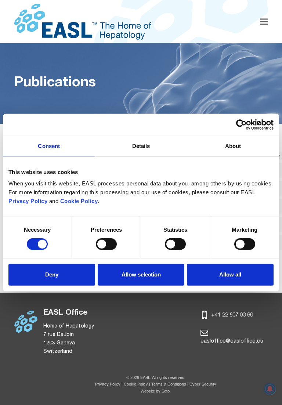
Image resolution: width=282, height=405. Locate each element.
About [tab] (233, 145)
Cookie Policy (136, 384)
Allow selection (141, 274)
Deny (51, 274)
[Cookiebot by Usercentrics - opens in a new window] (241, 124)
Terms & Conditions (168, 384)
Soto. (166, 391)
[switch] (106, 244)
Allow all (230, 274)
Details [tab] (141, 145)
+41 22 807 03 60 (231, 315)
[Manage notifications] (270, 389)
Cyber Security (202, 384)
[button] (264, 21)
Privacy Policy (107, 384)
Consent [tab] (49, 145)
